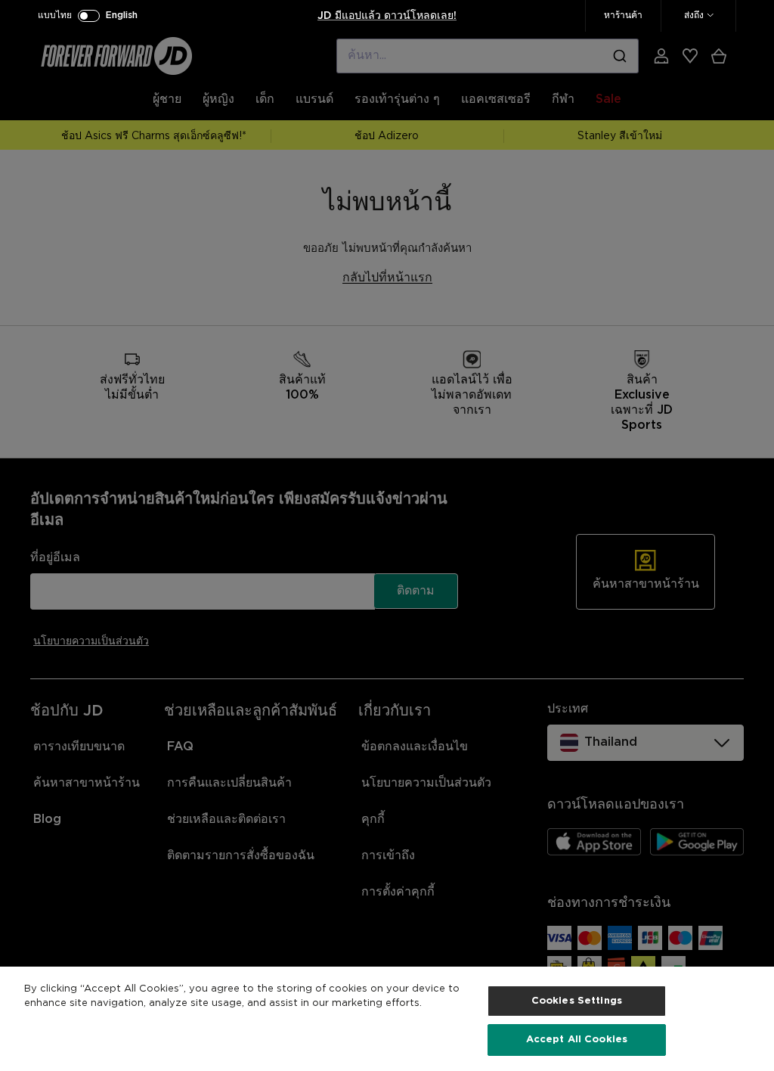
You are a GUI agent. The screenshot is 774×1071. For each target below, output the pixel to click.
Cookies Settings (576, 1001)
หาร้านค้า (623, 15)
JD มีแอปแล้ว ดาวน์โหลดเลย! (387, 15)
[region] (387, 1019)
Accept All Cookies (576, 1039)
